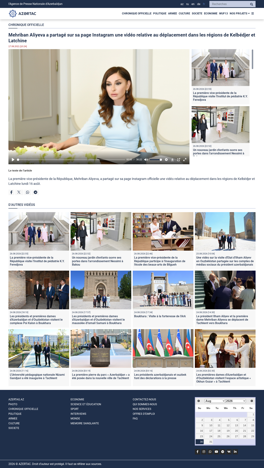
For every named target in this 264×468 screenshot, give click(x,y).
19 (228, 430)
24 (210, 436)
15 (252, 425)
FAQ (135, 418)
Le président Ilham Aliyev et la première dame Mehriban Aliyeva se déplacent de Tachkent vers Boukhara (222, 320)
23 (201, 436)
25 (218, 436)
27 (236, 436)
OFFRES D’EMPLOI (144, 413)
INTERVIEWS (78, 413)
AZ (182, 4)
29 (252, 436)
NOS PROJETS (239, 13)
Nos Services (142, 409)
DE (198, 4)
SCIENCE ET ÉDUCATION (86, 404)
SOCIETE (197, 13)
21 (244, 430)
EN (192, 4)
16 (201, 430)
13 (236, 425)
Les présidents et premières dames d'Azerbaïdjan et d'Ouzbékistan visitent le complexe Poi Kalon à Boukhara (36, 320)
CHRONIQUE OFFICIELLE (136, 13)
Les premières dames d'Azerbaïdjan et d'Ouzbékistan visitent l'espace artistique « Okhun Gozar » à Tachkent (223, 378)
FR (204, 4)
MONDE (75, 418)
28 (244, 436)
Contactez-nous (144, 399)
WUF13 (223, 13)
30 (201, 441)
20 (236, 430)
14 (244, 425)
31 (210, 441)
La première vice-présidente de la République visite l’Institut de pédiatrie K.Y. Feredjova (220, 96)
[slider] (71, 159)
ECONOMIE (210, 13)
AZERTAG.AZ (16, 399)
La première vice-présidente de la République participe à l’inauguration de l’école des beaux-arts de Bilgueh (159, 261)
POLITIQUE (159, 13)
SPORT (75, 409)
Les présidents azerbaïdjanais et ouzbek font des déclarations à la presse (160, 376)
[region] (222, 102)
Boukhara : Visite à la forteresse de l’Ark (160, 316)
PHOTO (12, 404)
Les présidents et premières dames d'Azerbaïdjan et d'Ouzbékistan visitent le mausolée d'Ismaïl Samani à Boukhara (98, 320)
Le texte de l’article (20, 170)
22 (252, 430)
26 (228, 436)
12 (228, 425)
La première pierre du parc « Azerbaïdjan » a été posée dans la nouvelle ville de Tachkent (101, 376)
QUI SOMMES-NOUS (145, 404)
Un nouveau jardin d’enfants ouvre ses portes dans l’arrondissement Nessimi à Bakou (218, 153)
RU (187, 4)
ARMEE (172, 13)
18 (218, 430)
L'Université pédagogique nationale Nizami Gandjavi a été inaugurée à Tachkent (37, 376)
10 (210, 425)
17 (210, 430)
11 (219, 425)
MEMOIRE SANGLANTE (85, 423)
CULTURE (184, 13)
